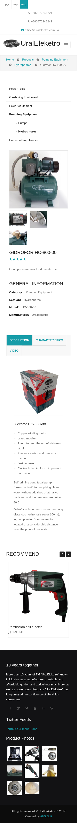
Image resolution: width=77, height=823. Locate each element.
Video (14, 350)
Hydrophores (22, 64)
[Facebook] (10, 708)
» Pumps (18, 123)
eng (23, 4)
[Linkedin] (43, 708)
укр (15, 4)
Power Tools (17, 88)
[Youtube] (35, 708)
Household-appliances (23, 140)
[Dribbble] (51, 708)
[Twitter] (27, 708)
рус (7, 4)
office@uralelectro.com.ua (41, 30)
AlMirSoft (46, 816)
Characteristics (49, 340)
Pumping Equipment (55, 59)
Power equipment (20, 105)
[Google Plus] (18, 708)
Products (28, 59)
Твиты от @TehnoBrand (21, 728)
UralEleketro (40, 43)
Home (10, 59)
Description (19, 340)
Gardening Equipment (23, 97)
